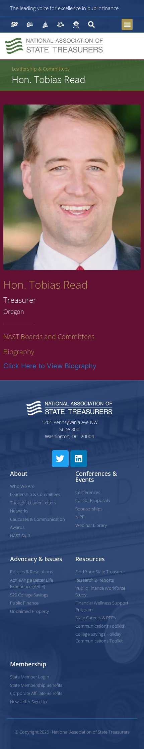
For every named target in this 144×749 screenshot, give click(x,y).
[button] (127, 24)
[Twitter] (60, 458)
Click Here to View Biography (49, 366)
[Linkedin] (78, 458)
